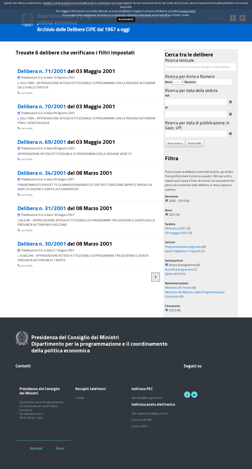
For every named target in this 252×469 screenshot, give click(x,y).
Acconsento (126, 19)
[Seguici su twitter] (194, 394)
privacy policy (188, 11)
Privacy (60, 448)
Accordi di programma (179, 269)
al (166, 107)
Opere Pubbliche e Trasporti (183, 251)
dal (167, 95)
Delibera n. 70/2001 (42, 106)
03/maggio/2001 (176, 232)
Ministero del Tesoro (178, 287)
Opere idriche (173, 273)
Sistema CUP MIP (142, 420)
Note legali (36, 448)
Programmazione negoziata (183, 246)
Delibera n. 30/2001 (42, 243)
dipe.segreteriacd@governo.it (150, 413)
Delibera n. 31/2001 (42, 208)
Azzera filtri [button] (194, 143)
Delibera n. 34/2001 (42, 173)
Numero (190, 82)
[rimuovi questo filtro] (166, 200)
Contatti (79, 398)
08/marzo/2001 (175, 228)
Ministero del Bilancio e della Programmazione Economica (195, 294)
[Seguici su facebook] (187, 394)
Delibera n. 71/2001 (42, 71)
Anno (168, 82)
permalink (26, 93)
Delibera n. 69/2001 (42, 142)
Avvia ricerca (175, 143)
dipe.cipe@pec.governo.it (147, 398)
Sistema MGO (140, 426)
